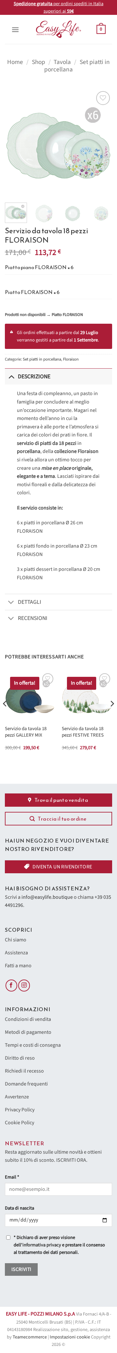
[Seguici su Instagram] (24, 985)
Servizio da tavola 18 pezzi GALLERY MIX (25, 732)
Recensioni (32, 618)
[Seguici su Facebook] (11, 985)
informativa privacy (41, 1245)
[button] (15, 29)
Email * (12, 1177)
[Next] (102, 142)
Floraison (71, 359)
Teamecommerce (30, 1337)
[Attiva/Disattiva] (11, 376)
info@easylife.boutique (47, 897)
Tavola (62, 62)
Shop (38, 62)
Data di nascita (19, 1208)
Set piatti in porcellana (42, 359)
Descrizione (34, 376)
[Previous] (15, 142)
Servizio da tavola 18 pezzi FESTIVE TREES (83, 732)
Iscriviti (21, 1269)
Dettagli (29, 602)
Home (15, 62)
